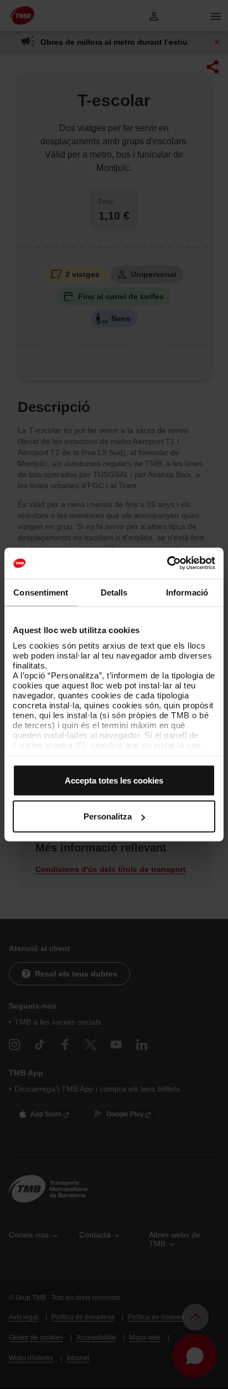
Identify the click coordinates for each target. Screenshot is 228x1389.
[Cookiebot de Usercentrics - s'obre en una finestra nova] (166, 563)
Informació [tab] (187, 592)
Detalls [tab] (114, 592)
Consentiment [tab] (40, 592)
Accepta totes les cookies (114, 780)
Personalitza (108, 816)
